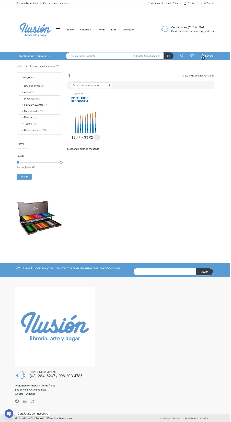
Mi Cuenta (209, 3)
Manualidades (34, 111)
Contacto (128, 29)
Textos (30, 123)
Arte (73, 93)
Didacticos (32, 98)
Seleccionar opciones (97, 137)
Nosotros (85, 29)
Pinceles (80, 93)
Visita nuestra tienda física (164, 3)
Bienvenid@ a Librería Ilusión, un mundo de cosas (42, 3)
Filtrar (24, 176)
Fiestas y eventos (36, 104)
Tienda (191, 3)
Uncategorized (34, 85)
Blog (113, 29)
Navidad (30, 117)
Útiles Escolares (35, 130)
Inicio (70, 29)
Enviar (204, 271)
